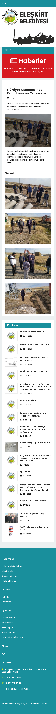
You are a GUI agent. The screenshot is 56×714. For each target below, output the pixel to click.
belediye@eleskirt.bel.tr (18, 688)
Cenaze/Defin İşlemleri (12, 637)
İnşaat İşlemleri (8, 632)
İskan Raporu (7, 627)
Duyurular (6, 602)
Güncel (22, 68)
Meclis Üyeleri (8, 571)
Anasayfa (8, 68)
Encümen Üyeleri (9, 576)
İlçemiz (5, 653)
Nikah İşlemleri (8, 618)
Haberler (36, 68)
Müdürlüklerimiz (9, 581)
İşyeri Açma (7, 622)
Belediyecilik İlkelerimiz (12, 566)
